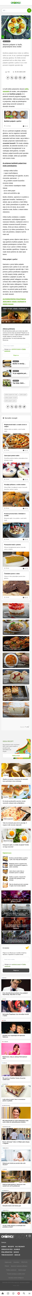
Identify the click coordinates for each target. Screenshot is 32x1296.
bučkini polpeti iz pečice (10, 401)
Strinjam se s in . (15, 350)
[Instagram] (30, 1236)
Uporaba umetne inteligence (16, 1277)
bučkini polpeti (23, 394)
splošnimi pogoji (16, 349)
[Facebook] (8, 77)
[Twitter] (12, 77)
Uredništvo (16, 1262)
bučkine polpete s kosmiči (11, 397)
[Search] (2, 1293)
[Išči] (29, 10)
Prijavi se (16, 355)
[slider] (16, 319)
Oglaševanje (8, 1262)
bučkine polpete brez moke (11, 394)
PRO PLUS (24, 1262)
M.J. (9, 72)
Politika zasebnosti (11, 1270)
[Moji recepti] (18, 1293)
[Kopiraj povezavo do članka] (24, 77)
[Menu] (29, 1293)
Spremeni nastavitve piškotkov (19, 1266)
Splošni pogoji (22, 1270)
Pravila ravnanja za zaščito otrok (16, 1274)
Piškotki (7, 1266)
